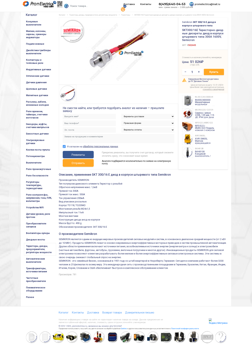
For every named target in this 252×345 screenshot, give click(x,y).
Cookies (124, 329)
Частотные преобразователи (36, 279)
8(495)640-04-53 (172, 4)
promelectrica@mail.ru (207, 4)
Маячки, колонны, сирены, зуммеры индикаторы (36, 34)
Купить (213, 71)
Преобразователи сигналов (36, 225)
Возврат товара (112, 312)
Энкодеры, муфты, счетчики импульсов (37, 126)
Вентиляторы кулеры (38, 233)
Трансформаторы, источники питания (36, 270)
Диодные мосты (35, 239)
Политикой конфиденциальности (185, 329)
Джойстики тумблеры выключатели (38, 52)
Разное (30, 297)
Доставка (129, 4)
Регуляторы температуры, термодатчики (34, 185)
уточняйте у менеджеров (213, 89)
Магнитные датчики (37, 95)
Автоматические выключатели (35, 260)
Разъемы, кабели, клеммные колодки (37, 103)
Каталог (31, 15)
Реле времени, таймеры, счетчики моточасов (36, 114)
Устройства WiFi (35, 207)
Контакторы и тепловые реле (34, 61)
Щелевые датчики (36, 89)
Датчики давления (36, 82)
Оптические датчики (37, 76)
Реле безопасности (37, 175)
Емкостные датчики (37, 133)
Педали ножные (35, 44)
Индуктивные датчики (38, 69)
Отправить (78, 163)
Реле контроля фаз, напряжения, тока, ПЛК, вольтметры (39, 198)
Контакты (145, 4)
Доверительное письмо (139, 312)
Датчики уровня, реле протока (38, 215)
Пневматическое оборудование (35, 289)
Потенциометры (35, 156)
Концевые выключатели (33, 23)
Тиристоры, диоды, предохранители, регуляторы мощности (38, 249)
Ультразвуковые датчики (35, 142)
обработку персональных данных (100, 146)
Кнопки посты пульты (38, 150)
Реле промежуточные (38, 169)
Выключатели (33, 162)
